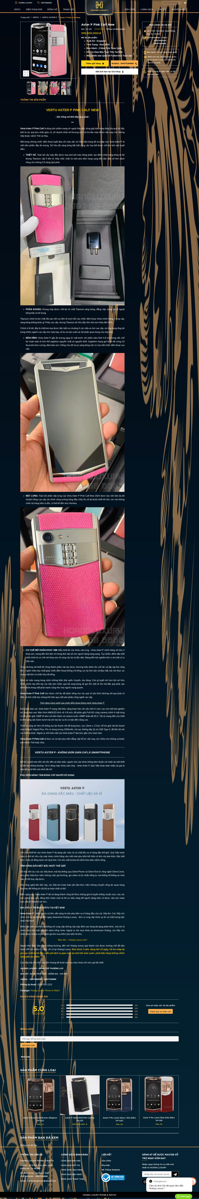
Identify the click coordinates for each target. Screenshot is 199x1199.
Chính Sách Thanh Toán (72, 1178)
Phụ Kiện (106, 1165)
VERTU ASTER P (49, 17)
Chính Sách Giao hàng (71, 1169)
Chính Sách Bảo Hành (71, 1174)
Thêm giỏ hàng (93, 63)
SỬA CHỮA (130, 9)
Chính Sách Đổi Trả (70, 1165)
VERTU (17, 9)
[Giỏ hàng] (185, 3)
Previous (23, 50)
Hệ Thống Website (111, 1169)
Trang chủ (25, 17)
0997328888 (123, 63)
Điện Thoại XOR (34, 9)
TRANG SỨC (68, 9)
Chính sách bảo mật (70, 1160)
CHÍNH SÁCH (147, 9)
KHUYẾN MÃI (178, 9)
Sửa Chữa (106, 1160)
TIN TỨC (162, 9)
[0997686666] (99, 1198)
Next (74, 50)
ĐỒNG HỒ (52, 9)
